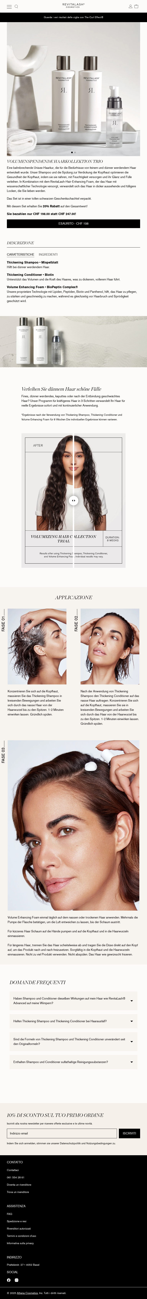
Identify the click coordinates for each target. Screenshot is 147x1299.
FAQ (9, 1214)
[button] (136, 6)
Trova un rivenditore (18, 1192)
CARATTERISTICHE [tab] (20, 254)
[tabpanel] (73, 283)
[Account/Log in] (130, 6)
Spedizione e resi (16, 1221)
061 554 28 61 (15, 1177)
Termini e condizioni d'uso (21, 1236)
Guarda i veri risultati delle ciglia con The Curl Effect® (73, 17)
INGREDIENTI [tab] (48, 254)
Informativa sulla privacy (20, 1243)
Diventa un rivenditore (19, 1184)
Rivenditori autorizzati (19, 1228)
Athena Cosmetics (27, 1293)
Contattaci (13, 1170)
